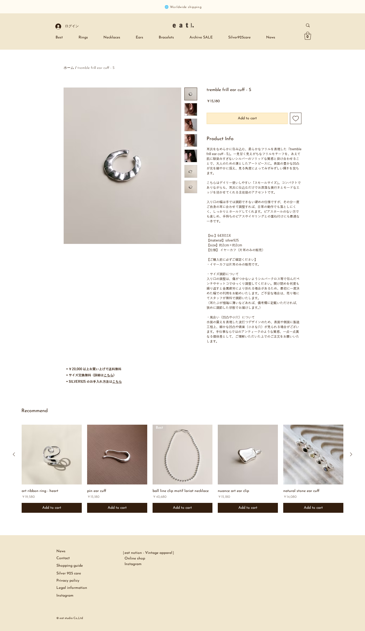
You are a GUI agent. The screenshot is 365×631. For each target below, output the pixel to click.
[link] (307, 36)
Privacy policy (67, 581)
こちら (108, 375)
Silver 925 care (69, 573)
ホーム (69, 68)
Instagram (131, 564)
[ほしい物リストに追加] (295, 118)
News (60, 551)
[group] (182, 468)
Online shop (133, 559)
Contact (63, 558)
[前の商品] (14, 454)
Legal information (71, 588)
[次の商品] (351, 454)
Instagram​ (64, 596)
